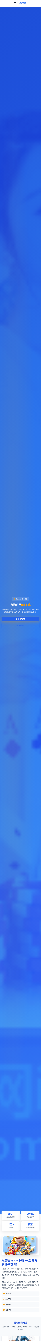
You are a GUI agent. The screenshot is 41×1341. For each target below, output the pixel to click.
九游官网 (22, 3)
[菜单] (15, 3)
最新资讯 (22, 625)
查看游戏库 (21, 619)
